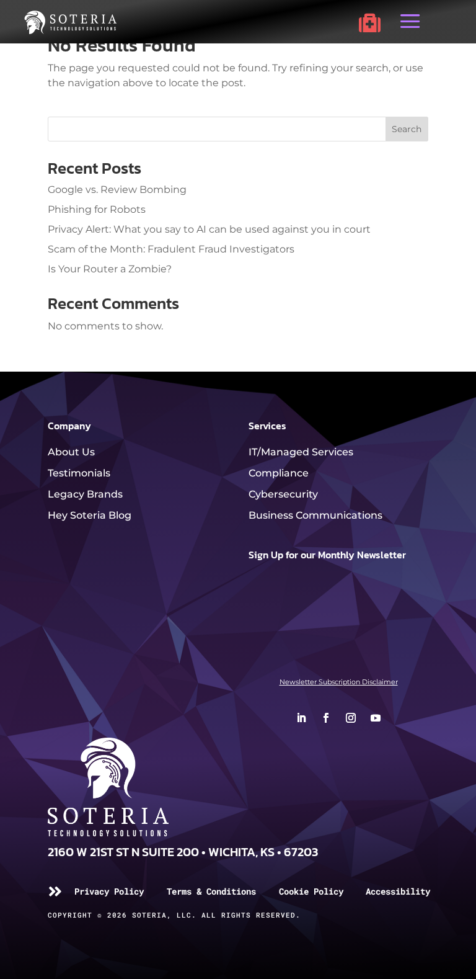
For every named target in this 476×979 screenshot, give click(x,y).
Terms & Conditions (211, 891)
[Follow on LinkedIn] (301, 718)
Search (406, 129)
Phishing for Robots (97, 209)
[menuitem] (370, 22)
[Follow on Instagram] (351, 718)
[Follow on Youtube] (376, 718)
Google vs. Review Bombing (117, 189)
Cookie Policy (311, 891)
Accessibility (398, 891)
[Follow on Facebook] (326, 718)
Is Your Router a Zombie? (110, 269)
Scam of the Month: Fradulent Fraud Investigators (171, 249)
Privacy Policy (109, 891)
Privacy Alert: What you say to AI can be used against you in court (209, 229)
